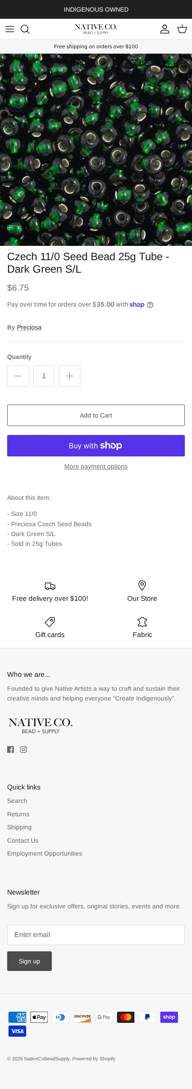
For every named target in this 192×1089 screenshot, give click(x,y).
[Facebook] (10, 749)
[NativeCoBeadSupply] (96, 29)
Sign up (29, 961)
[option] (96, 150)
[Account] (162, 29)
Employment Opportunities (44, 853)
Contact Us (22, 840)
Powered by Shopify (94, 1058)
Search (17, 800)
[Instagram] (23, 749)
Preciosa (29, 327)
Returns (18, 814)
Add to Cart (96, 415)
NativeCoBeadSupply (47, 1058)
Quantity (19, 356)
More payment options (96, 466)
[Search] (29, 29)
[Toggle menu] (10, 29)
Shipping (19, 827)
